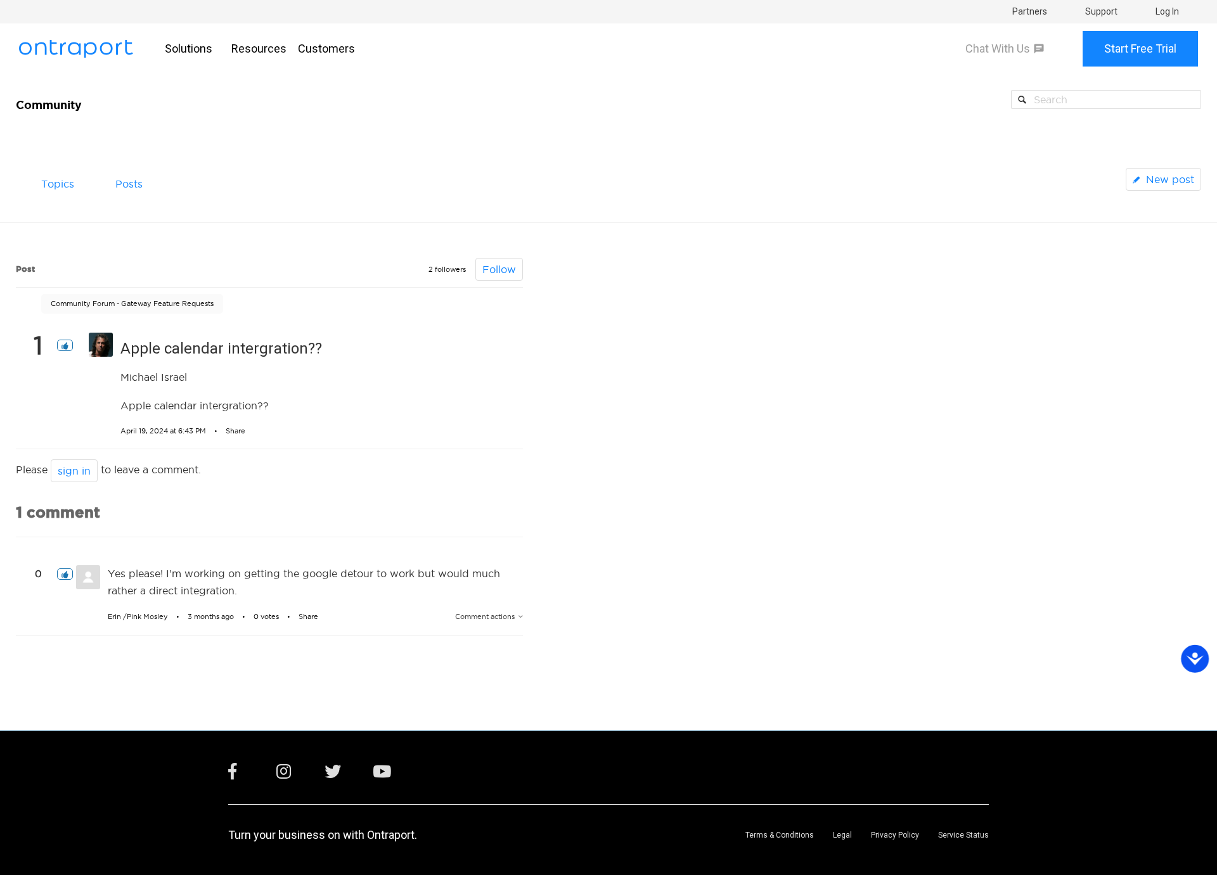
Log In (1167, 11)
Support (1101, 11)
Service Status (963, 835)
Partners (1029, 11)
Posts (129, 183)
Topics (57, 183)
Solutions (188, 48)
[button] (65, 345)
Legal (842, 835)
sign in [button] (74, 470)
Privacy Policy (895, 835)
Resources (259, 48)
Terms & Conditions (779, 835)
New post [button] (1170, 179)
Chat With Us (997, 48)
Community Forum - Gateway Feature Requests (132, 303)
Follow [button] (499, 269)
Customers (326, 48)
